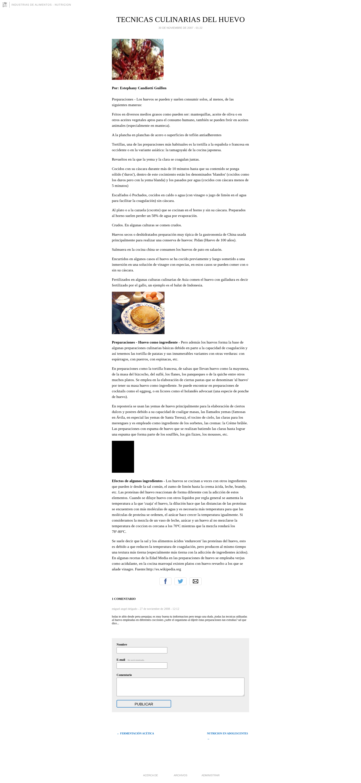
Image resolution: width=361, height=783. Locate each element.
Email (196, 581)
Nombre (122, 644)
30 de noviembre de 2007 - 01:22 (180, 27)
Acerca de (150, 775)
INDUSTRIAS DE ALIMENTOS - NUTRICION (41, 4)
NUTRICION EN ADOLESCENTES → (227, 736)
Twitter (180, 581)
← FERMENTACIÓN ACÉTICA (135, 733)
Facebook (165, 581)
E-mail (131, 659)
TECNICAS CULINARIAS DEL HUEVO (180, 19)
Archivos (180, 775)
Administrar (211, 775)
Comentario (124, 675)
